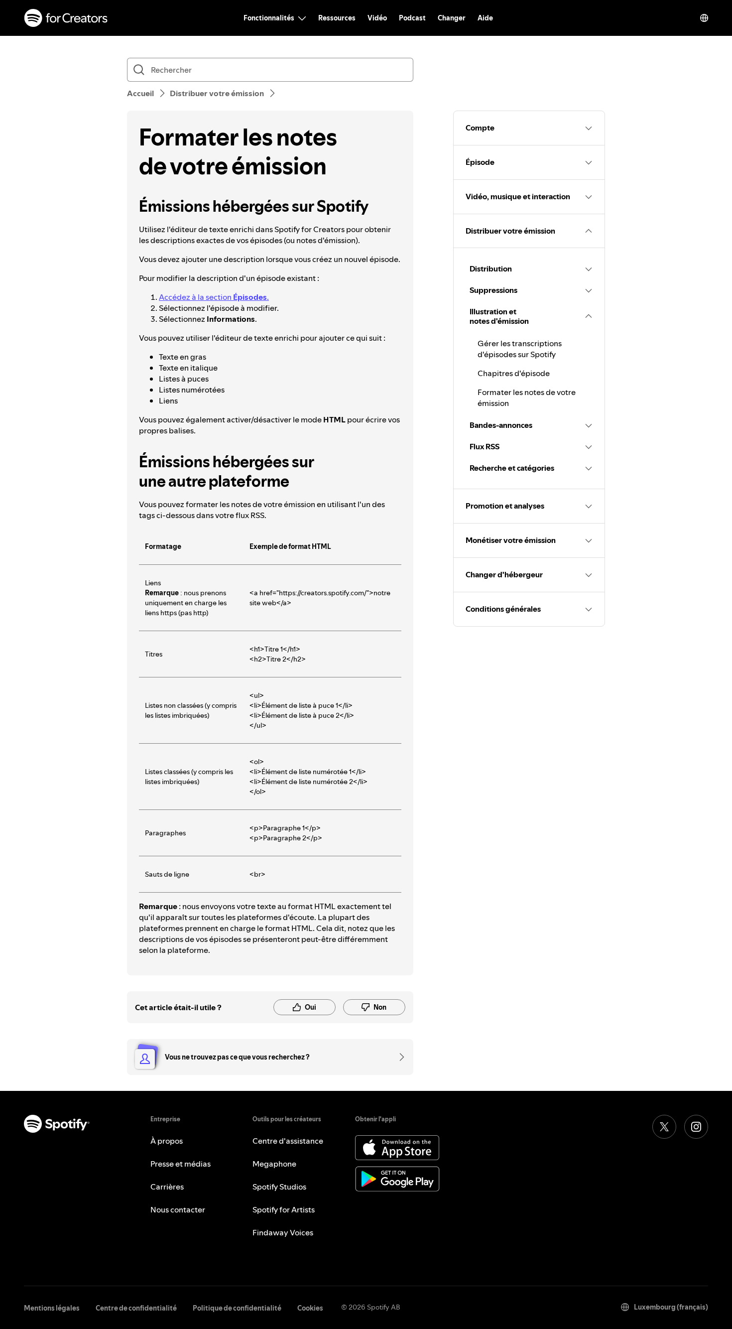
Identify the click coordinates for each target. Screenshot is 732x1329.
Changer (452, 18)
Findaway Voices (282, 1232)
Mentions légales (52, 1308)
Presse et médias (180, 1163)
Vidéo (377, 18)
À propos (166, 1140)
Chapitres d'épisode (514, 373)
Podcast (412, 18)
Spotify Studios (279, 1186)
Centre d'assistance (287, 1140)
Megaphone (274, 1163)
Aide (485, 18)
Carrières (167, 1186)
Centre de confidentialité (136, 1308)
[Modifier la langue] (704, 18)
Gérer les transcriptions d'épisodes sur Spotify (520, 349)
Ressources (337, 18)
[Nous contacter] (398, 1057)
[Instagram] (696, 1127)
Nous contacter (177, 1209)
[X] (664, 1127)
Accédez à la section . (214, 296)
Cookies (310, 1308)
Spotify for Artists (283, 1209)
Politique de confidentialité (237, 1308)
